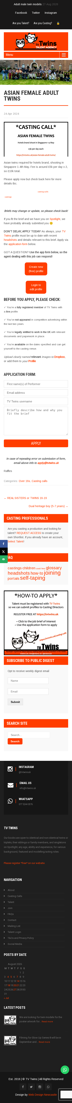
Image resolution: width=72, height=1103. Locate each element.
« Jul (6, 998)
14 (18, 981)
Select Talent (15, 541)
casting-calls (43, 192)
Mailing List (14, 926)
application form (17, 244)
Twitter (36, 12)
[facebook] (23, 1086)
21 (18, 985)
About (11, 890)
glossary (54, 567)
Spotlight (55, 219)
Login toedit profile (36, 287)
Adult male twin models (28, 4)
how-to (37, 573)
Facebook (21, 12)
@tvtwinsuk (25, 772)
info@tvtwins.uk (28, 788)
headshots (10, 239)
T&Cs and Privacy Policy (21, 938)
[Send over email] (4, 559)
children (28, 568)
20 (14, 985)
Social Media (15, 944)
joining (52, 572)
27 (14, 989)
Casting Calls (15, 896)
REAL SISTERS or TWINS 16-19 (25, 498)
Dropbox (59, 356)
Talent (11, 902)
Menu (9, 54)
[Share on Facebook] (4, 544)
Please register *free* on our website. (24, 863)
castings (8, 197)
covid (38, 568)
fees (43, 568)
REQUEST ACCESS (29, 533)
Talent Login (14, 932)
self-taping (32, 578)
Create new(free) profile (36, 269)
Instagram (51, 12)
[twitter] (31, 1086)
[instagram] (39, 1086)
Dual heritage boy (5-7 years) (48, 506)
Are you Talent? (20, 23)
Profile (32, 361)
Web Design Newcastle (42, 1094)
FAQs (11, 914)
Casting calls (39, 481)
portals (13, 578)
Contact (12, 920)
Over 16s (24, 481)
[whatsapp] (48, 1086)
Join (10, 908)
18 (8, 985)
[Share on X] (4, 551)
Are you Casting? (43, 23)
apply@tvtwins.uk (48, 462)
